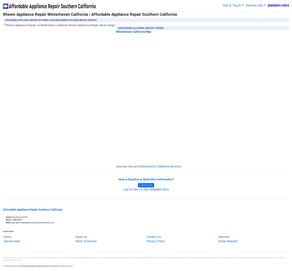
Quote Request (227, 241)
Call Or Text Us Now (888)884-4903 (146, 189)
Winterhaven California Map (133, 31)
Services (223, 236)
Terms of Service (86, 241)
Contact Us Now (146, 185)
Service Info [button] (254, 5)
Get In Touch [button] (232, 5)
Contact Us (154, 236)
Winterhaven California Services (160, 166)
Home (7, 236)
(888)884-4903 (278, 5)
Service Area (12, 241)
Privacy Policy (156, 241)
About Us (81, 236)
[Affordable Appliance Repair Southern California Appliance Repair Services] (50, 5)
